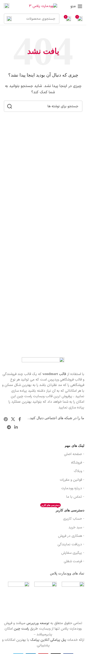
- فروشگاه (77, 462)
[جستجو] (9, 18)
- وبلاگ (79, 471)
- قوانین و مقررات (72, 479)
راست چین (21, 628)
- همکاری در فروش (71, 536)
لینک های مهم (74, 446)
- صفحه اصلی (74, 454)
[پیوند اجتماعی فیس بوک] (20, 419)
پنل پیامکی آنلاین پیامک (48, 640)
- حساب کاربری (73, 518)
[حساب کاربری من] (6, 6)
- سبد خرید (76, 527)
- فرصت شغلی (74, 561)
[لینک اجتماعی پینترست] (5, 419)
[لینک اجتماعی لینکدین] (16, 428)
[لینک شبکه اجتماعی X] (13, 419)
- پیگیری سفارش (72, 553)
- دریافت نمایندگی (71, 544)
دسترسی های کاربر (62, 509)
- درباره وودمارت (72, 488)
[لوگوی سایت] (43, 6)
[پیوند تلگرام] (8, 428)
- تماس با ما (75, 496)
